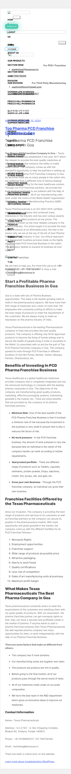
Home (10, 22)
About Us (13, 52)
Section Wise (16, 65)
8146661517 (32, 93)
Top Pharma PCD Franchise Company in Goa (29, 130)
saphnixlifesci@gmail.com (26, 87)
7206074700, (19, 93)
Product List (12, 26)
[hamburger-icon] (16, 17)
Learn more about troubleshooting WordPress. (30, 761)
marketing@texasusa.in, (25, 69)
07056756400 (19, 76)
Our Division (13, 78)
